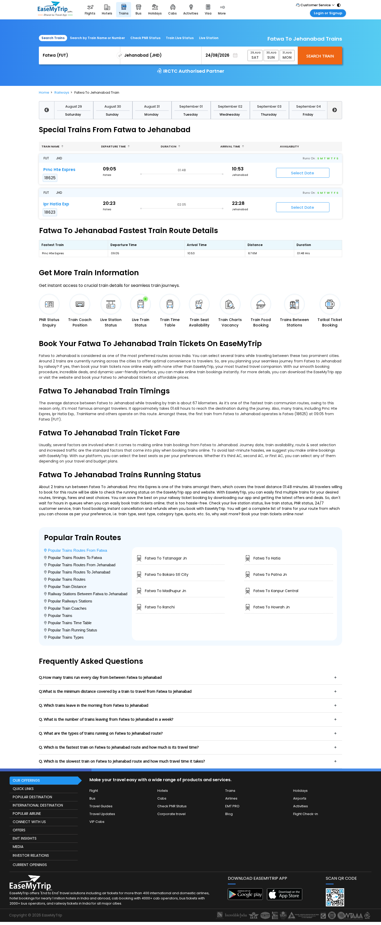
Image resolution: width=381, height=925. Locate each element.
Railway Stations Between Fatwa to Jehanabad (87, 594)
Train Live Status (180, 38)
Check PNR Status (145, 38)
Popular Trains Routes (67, 579)
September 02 (230, 106)
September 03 (269, 106)
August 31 (152, 106)
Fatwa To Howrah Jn (271, 607)
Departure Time (113, 146)
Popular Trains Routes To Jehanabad (79, 572)
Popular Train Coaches (67, 608)
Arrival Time (230, 146)
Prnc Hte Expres (59, 169)
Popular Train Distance (67, 586)
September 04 (308, 106)
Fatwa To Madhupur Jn (165, 590)
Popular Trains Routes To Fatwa (75, 557)
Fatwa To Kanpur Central (275, 590)
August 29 (73, 106)
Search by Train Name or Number (97, 38)
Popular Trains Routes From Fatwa (77, 550)
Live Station (208, 38)
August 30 (112, 106)
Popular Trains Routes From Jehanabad (81, 565)
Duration (169, 146)
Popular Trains (60, 615)
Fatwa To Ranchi (160, 607)
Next (334, 110)
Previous (46, 110)
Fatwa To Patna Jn (270, 574)
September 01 (191, 106)
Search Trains (53, 38)
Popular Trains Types (66, 637)
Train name (50, 146)
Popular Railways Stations (70, 601)
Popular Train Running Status (72, 630)
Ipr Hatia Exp (56, 204)
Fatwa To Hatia (266, 558)
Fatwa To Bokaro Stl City (166, 574)
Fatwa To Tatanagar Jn (166, 558)
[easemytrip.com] (55, 9)
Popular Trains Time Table (69, 623)
